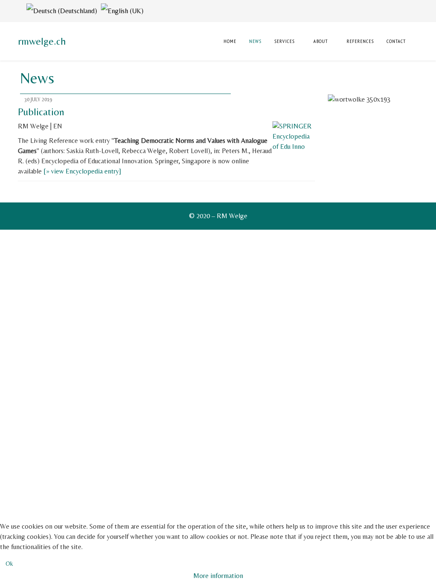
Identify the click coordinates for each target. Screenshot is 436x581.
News (255, 41)
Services (284, 41)
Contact (396, 41)
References (360, 41)
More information (218, 576)
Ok (9, 563)
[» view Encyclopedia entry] (82, 171)
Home (229, 41)
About (320, 41)
